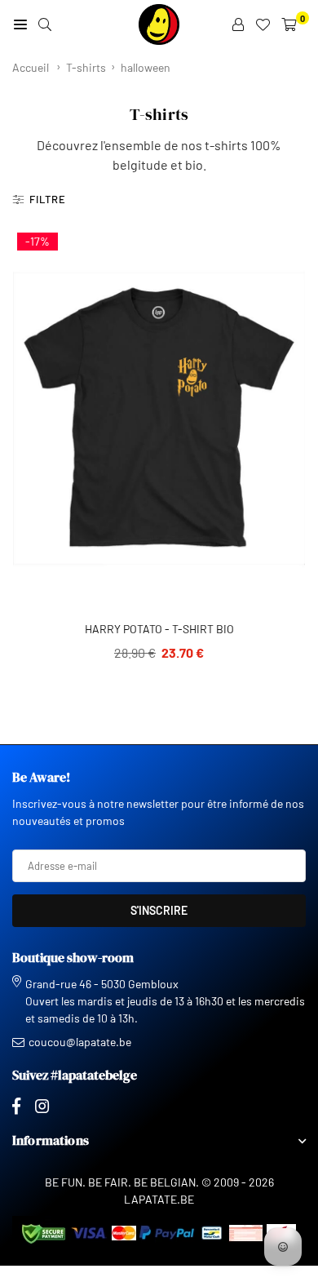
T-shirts (86, 67)
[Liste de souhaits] (263, 24)
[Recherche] (45, 24)
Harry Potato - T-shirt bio (159, 629)
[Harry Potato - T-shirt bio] (159, 418)
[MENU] (20, 24)
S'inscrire (159, 910)
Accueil (30, 67)
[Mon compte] (238, 24)
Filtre (47, 199)
